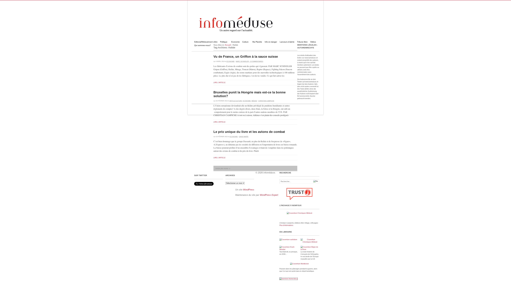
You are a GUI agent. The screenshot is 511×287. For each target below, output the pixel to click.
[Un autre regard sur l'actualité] (255, 39)
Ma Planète (257, 42)
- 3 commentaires (256, 61)
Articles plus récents (222, 168)
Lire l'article (219, 82)
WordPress (248, 189)
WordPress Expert (269, 195)
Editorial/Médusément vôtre (205, 42)
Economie (235, 42)
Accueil (228, 45)
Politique (223, 42)
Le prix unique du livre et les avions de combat (249, 132)
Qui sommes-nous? (202, 45)
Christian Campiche (266, 101)
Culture (244, 42)
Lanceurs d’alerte (287, 42)
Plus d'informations (286, 225)
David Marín (243, 136)
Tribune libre (302, 42)
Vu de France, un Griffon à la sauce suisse (245, 56)
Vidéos (313, 42)
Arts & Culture (236, 101)
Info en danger (271, 42)
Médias (254, 101)
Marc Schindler (242, 61)
